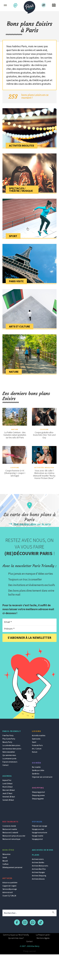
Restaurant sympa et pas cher (13, 836)
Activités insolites (44, 467)
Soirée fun (35, 773)
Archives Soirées (38, 862)
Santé (4, 857)
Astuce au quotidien (9, 882)
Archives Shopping (39, 875)
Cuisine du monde (9, 826)
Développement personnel (12, 867)
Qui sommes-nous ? (16, 938)
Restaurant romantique (11, 839)
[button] (15, 5)
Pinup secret (29, 951)
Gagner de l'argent (9, 886)
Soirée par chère (38, 770)
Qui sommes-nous (9, 755)
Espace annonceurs (9, 762)
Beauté (5, 861)
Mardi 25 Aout (7, 787)
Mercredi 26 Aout (8, 790)
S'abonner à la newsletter (29, 638)
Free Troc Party (7, 735)
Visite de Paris (37, 745)
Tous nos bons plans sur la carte (31, 524)
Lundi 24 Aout (7, 783)
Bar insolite (36, 767)
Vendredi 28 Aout (8, 797)
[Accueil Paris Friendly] (29, 6)
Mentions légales (43, 938)
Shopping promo (38, 795)
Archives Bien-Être (39, 869)
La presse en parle (9, 758)
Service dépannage (9, 889)
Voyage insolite (37, 836)
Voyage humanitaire (39, 832)
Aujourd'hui (6, 780)
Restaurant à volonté (10, 832)
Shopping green (38, 798)
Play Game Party (8, 739)
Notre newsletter (8, 752)
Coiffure (44, 429)
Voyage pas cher (38, 829)
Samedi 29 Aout (8, 800)
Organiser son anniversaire (42, 777)
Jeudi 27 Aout (7, 793)
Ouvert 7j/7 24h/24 (9, 896)
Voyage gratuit (37, 839)
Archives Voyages (38, 872)
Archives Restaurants (40, 866)
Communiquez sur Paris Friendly (16, 935)
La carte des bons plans (11, 745)
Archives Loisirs (38, 859)
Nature (14, 429)
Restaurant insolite (9, 829)
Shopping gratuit (38, 792)
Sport (34, 742)
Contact (5, 765)
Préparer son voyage (39, 826)
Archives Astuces (38, 879)
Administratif (7, 892)
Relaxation (6, 854)
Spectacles (36, 739)
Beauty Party (7, 742)
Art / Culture (36, 748)
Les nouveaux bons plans (11, 748)
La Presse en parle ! (43, 935)
